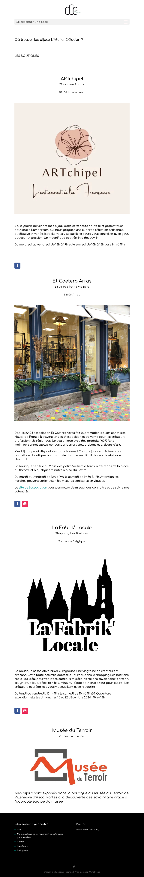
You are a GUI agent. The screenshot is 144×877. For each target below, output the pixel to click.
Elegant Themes (64, 872)
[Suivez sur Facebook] (17, 266)
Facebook (22, 846)
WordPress (94, 872)
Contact (21, 842)
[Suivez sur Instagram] (25, 504)
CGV (19, 830)
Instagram (22, 850)
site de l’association (33, 487)
